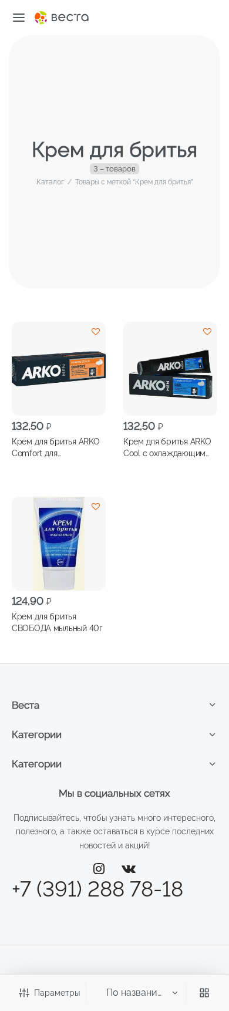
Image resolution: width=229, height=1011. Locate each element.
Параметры (57, 992)
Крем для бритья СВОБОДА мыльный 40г (57, 622)
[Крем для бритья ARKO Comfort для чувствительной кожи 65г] (59, 369)
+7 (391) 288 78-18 (97, 889)
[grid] (204, 993)
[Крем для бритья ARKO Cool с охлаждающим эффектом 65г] (170, 369)
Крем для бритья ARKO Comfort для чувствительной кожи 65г (55, 447)
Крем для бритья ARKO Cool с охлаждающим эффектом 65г (167, 447)
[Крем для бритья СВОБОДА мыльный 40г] (59, 544)
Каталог (50, 182)
